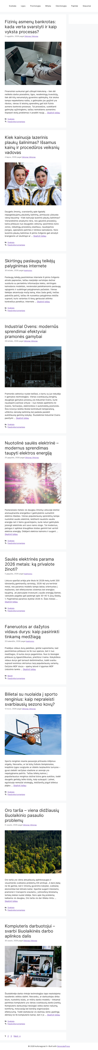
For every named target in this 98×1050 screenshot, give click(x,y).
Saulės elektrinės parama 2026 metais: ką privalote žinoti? (29, 564)
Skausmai (87, 6)
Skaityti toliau (53, 113)
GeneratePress (63, 1046)
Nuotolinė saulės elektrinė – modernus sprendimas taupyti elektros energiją (32, 447)
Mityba (48, 6)
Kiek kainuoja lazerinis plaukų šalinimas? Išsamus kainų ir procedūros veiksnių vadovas (32, 145)
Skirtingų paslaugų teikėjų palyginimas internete (30, 263)
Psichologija (35, 6)
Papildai (74, 6)
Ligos (23, 6)
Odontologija (61, 6)
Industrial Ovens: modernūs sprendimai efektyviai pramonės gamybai (31, 331)
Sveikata (12, 6)
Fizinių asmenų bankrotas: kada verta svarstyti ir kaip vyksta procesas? (31, 26)
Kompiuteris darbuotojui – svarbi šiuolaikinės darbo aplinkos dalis (30, 930)
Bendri (10, 676)
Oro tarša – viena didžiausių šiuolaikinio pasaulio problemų (32, 815)
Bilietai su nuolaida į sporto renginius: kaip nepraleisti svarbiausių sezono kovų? (31, 699)
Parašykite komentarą (16, 122)
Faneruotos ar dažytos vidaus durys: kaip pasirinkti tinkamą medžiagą (32, 631)
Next (17, 1036)
